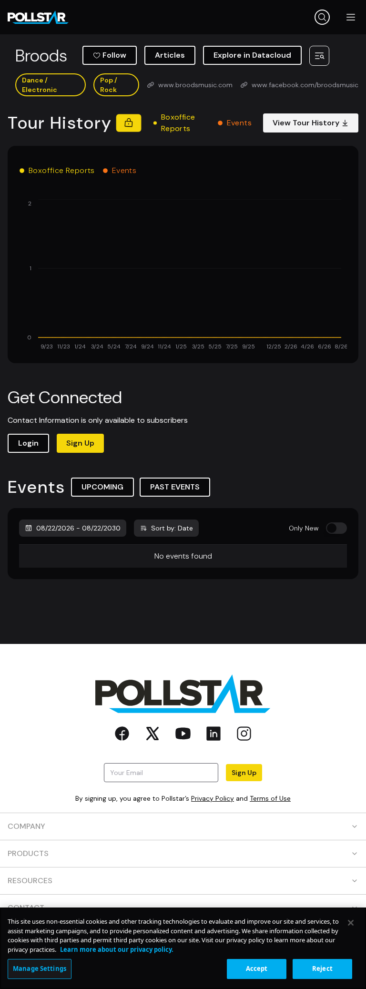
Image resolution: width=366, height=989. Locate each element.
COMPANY (26, 826)
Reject (322, 968)
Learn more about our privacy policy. (116, 949)
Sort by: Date (172, 528)
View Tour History (306, 123)
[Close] (350, 922)
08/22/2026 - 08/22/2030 (78, 528)
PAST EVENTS (175, 487)
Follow (114, 55)
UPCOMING (102, 487)
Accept (257, 968)
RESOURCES (30, 881)
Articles (170, 55)
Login (28, 443)
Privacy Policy (212, 798)
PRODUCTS (28, 853)
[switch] (336, 528)
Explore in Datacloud (252, 55)
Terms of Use (270, 798)
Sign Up (80, 443)
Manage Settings (39, 968)
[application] (183, 275)
